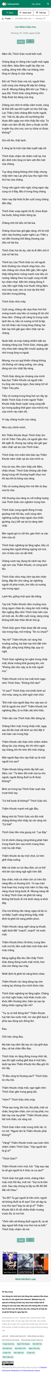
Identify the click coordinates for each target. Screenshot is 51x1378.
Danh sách (27, 13)
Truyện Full (7, 1353)
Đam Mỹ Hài (37, 1344)
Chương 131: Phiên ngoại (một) (25, 33)
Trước (21, 42)
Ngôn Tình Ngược (23, 1344)
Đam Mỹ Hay (7, 1348)
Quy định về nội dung (10, 1340)
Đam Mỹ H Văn (20, 1348)
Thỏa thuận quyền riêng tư (32, 1340)
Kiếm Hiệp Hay (8, 1357)
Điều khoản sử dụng (36, 1336)
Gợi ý (11, 13)
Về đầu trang (7, 1292)
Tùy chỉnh (36, 4)
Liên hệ (5, 1336)
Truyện (8, 18)
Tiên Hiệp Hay (19, 1353)
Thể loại (42, 13)
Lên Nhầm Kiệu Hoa (23, 18)
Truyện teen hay (8, 1344)
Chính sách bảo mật (18, 1336)
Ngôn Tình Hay (34, 1348)
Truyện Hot (31, 1353)
